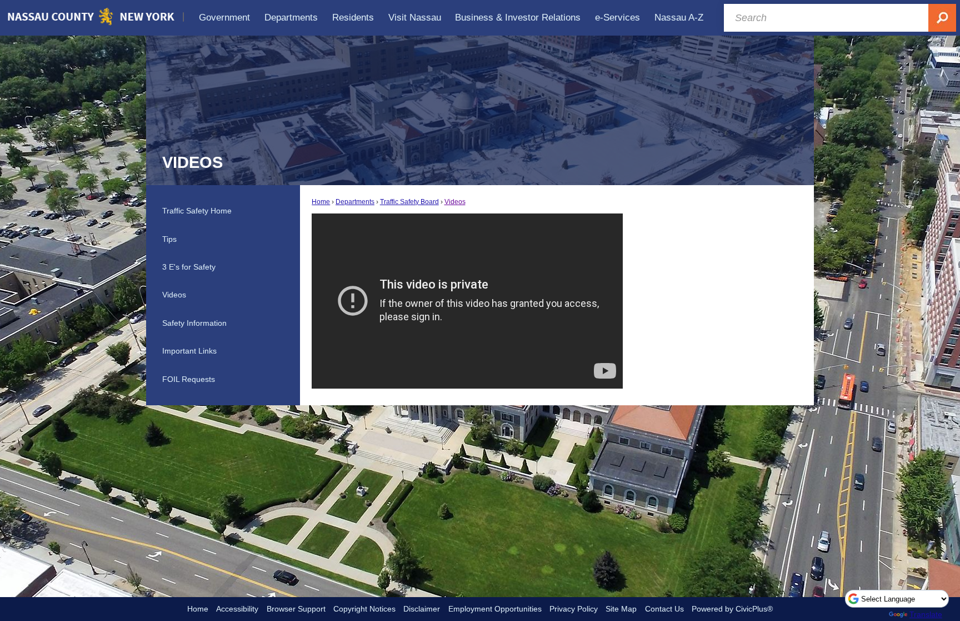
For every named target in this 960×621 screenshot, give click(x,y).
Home (321, 201)
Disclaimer (421, 608)
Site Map (621, 608)
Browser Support (296, 608)
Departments (355, 201)
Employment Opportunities (495, 608)
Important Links (189, 350)
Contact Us (664, 608)
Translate (925, 614)
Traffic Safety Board (409, 201)
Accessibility (237, 608)
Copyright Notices (364, 608)
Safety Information (194, 323)
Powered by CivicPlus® (732, 608)
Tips (169, 239)
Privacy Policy (573, 608)
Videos (455, 201)
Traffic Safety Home (197, 210)
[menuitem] (225, 17)
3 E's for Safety (189, 266)
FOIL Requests (188, 379)
